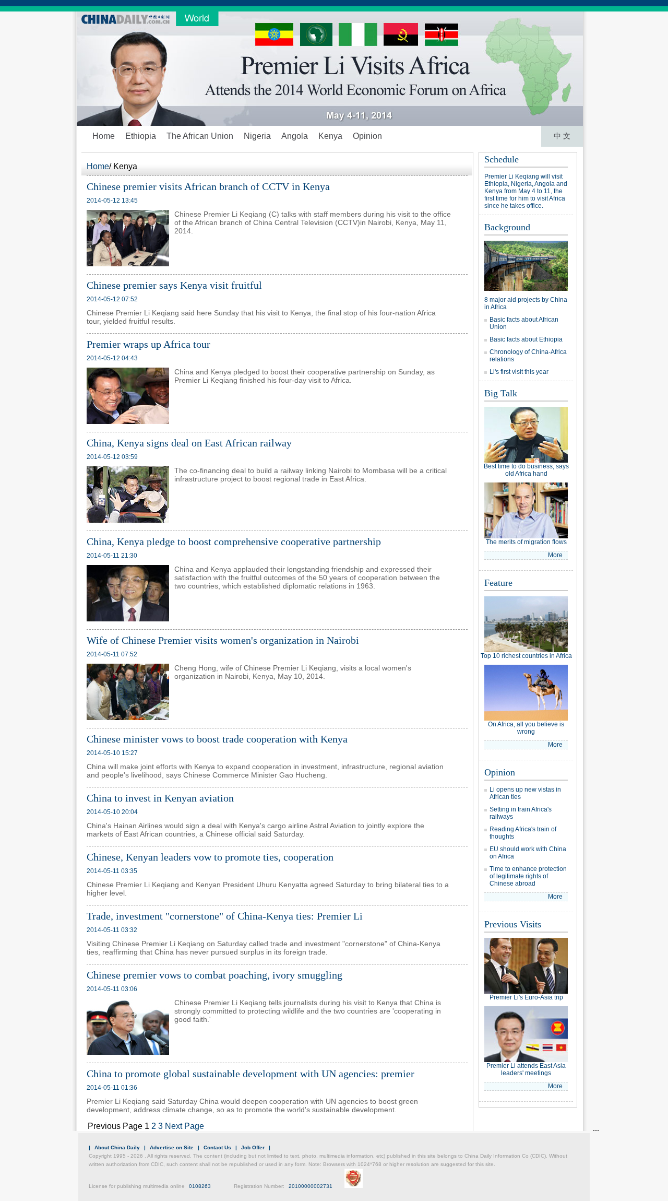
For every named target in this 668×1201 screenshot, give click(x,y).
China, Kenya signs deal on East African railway (189, 443)
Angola (294, 136)
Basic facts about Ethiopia (526, 339)
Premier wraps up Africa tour (148, 344)
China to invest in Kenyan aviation (160, 798)
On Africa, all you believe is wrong (526, 728)
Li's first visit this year (519, 371)
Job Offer (253, 1147)
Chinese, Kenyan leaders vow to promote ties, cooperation (210, 857)
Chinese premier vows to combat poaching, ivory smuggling (214, 975)
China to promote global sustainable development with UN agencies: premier (250, 1073)
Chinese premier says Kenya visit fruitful (174, 285)
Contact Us (217, 1147)
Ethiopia (140, 136)
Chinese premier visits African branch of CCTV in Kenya (208, 186)
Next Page (184, 1126)
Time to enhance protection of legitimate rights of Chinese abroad (528, 876)
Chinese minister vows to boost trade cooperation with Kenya (217, 739)
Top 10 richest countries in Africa (526, 656)
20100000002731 (310, 1186)
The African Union (199, 136)
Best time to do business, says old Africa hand (526, 470)
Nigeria (257, 136)
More (555, 555)
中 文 (562, 136)
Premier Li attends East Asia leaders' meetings (526, 1069)
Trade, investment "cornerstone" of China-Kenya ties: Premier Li (225, 916)
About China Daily (117, 1147)
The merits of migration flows (526, 542)
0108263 (200, 1186)
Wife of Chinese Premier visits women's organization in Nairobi (223, 640)
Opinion (367, 136)
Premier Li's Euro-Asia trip (526, 997)
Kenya (330, 136)
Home (103, 136)
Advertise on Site (172, 1147)
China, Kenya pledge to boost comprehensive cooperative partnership (234, 541)
